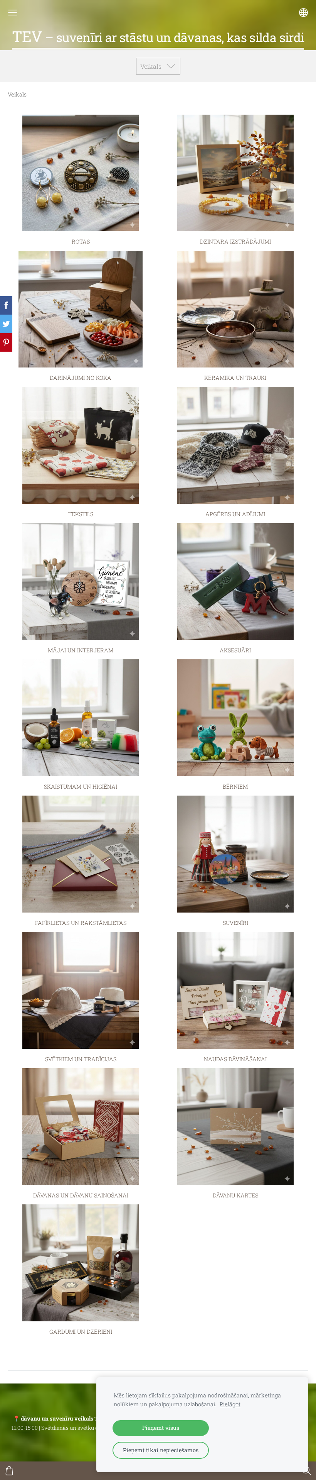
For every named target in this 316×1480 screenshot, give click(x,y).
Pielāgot (230, 1404)
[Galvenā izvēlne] (12, 12)
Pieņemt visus (160, 1427)
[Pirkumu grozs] (9, 1470)
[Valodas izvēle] (303, 12)
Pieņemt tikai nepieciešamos (160, 1450)
